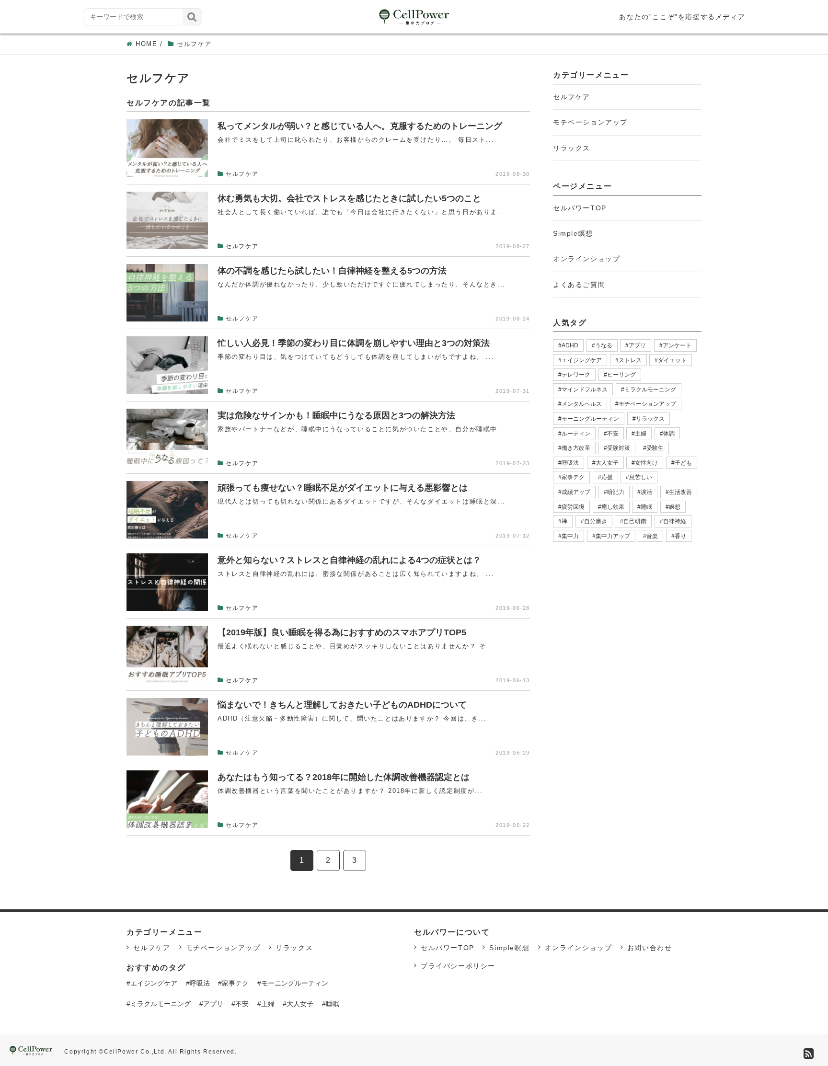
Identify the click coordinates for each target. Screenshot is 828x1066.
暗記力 (615, 492)
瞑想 (674, 507)
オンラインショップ (586, 259)
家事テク (573, 477)
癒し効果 (612, 507)
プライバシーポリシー (458, 966)
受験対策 (618, 448)
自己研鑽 (634, 521)
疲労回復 (573, 507)
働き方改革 (576, 448)
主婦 (640, 433)
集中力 (570, 536)
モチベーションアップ (590, 122)
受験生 (655, 448)
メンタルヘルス (582, 404)
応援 (607, 477)
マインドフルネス (585, 389)
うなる (603, 345)
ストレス (630, 360)
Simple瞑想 (573, 233)
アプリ (637, 345)
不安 (613, 433)
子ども (683, 462)
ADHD (570, 345)
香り (680, 536)
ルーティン (576, 433)
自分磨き (595, 521)
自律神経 (674, 521)
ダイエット (672, 360)
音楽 (652, 536)
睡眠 (646, 507)
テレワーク (576, 374)
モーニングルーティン (590, 418)
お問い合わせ (649, 947)
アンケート (677, 345)
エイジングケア (582, 360)
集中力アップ (613, 536)
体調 (669, 433)
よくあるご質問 (579, 284)
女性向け (646, 462)
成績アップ (576, 492)
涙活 (646, 492)
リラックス (571, 148)
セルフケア (571, 97)
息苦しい (640, 477)
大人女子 (607, 462)
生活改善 (680, 492)
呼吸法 (570, 462)
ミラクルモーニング (650, 389)
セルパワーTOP (580, 208)
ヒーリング (621, 374)
